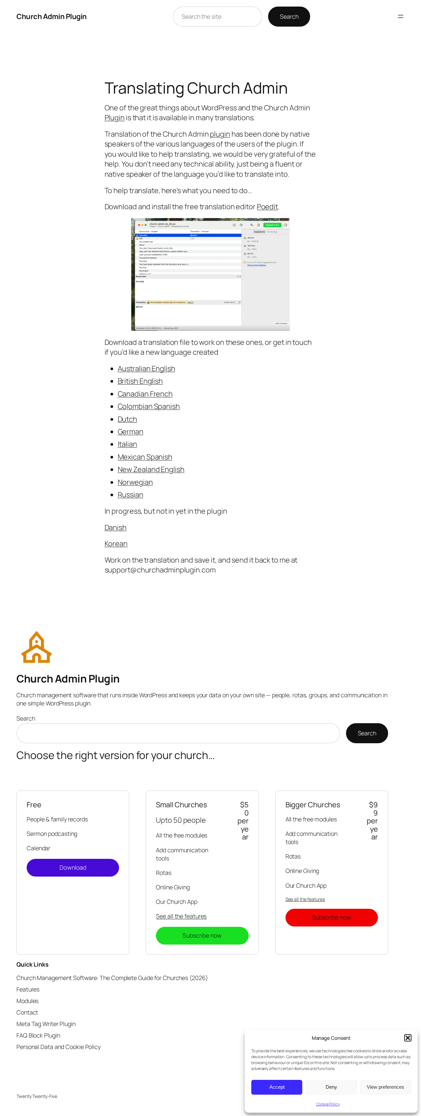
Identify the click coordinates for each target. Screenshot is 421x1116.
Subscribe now (202, 935)
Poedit (267, 207)
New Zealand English (151, 469)
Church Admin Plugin (51, 16)
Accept (277, 1087)
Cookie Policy (328, 1104)
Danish (116, 527)
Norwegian (135, 482)
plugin (220, 134)
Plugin (115, 118)
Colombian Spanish (149, 406)
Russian (130, 495)
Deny (331, 1087)
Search (289, 16)
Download (73, 867)
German (130, 431)
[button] (408, 1038)
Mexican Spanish (145, 457)
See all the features (181, 916)
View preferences (385, 1087)
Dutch (127, 419)
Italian (127, 444)
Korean (116, 543)
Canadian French (145, 394)
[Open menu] (401, 16)
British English (140, 381)
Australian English (146, 368)
